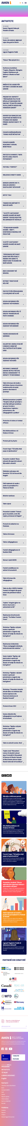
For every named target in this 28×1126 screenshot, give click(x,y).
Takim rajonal (7, 503)
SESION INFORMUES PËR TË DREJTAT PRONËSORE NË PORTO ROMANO (12, 313)
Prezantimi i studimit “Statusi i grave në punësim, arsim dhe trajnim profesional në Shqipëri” (12, 513)
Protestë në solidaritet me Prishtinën (11, 525)
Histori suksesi (5, 1099)
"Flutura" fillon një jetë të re (11, 60)
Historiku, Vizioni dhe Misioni (8, 1085)
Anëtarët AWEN (5, 1090)
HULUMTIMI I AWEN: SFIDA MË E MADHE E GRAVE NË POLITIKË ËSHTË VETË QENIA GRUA (13, 347)
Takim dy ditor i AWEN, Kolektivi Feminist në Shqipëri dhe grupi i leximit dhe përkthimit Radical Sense (13, 591)
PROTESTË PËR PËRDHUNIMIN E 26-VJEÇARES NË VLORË (13, 292)
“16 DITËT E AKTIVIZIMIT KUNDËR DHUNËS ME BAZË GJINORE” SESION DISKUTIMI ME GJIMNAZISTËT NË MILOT (12, 216)
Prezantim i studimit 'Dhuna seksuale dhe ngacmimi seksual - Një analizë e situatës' (12, 461)
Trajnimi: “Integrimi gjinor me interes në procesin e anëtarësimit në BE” (11, 604)
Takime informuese (8, 534)
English (3, 1078)
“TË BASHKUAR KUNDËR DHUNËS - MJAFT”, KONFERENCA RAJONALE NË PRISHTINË (12, 230)
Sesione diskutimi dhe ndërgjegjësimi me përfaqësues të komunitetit (12, 716)
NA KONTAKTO (5, 1057)
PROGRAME (5, 1066)
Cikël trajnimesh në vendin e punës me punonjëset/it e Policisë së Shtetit (11, 485)
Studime (3, 1110)
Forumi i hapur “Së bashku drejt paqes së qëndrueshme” (12, 450)
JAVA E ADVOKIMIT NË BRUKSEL (10, 272)
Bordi (2, 1088)
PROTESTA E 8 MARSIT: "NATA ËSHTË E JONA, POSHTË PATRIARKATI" (12, 156)
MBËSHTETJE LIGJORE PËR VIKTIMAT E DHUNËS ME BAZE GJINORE (12, 86)
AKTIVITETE (5, 1069)
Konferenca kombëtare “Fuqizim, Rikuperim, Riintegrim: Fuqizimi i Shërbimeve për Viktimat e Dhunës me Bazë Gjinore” (12, 72)
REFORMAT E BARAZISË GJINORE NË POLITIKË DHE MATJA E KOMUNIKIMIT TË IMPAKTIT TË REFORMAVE (11, 371)
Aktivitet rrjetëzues (9, 496)
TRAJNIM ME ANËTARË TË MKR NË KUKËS (11, 204)
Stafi (2, 1092)
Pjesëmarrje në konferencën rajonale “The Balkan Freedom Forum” (12, 617)
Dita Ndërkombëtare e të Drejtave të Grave (10, 432)
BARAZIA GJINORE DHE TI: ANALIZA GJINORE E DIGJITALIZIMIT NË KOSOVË (11, 185)
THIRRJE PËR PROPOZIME (16, 1057)
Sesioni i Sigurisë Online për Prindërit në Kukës (11, 29)
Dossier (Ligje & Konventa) (7, 1117)
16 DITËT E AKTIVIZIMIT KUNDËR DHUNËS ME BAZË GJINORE (11, 244)
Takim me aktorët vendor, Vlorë (12, 743)
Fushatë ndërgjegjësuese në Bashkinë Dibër (11, 551)
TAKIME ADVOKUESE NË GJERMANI (10, 335)
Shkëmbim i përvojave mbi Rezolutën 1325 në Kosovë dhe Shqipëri (12, 473)
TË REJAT (4, 1072)
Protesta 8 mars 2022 (9, 706)
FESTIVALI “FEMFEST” (10, 167)
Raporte (3, 1112)
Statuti (3, 1094)
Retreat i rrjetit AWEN (9, 560)
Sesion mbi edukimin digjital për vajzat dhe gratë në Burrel (12, 41)
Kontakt (3, 1103)
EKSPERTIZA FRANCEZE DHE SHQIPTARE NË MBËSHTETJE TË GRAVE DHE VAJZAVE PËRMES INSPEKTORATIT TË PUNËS (12, 119)
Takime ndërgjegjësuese (10, 542)
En (20, 3)
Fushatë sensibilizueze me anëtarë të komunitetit (10, 569)
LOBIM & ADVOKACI (8, 1075)
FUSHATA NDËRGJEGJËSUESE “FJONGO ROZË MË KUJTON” (12, 133)
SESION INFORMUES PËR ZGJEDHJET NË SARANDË (11, 325)
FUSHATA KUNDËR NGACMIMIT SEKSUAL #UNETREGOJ (10, 144)
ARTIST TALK (7, 195)
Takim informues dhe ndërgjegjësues (9, 579)
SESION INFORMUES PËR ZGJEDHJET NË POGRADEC (11, 302)
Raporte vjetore (5, 1097)
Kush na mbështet (6, 1101)
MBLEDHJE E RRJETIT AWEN (12, 175)
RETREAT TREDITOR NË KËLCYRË (10, 282)
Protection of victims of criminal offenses (12, 421)
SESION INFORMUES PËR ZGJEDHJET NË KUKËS (11, 359)
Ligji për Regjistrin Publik (10, 52)
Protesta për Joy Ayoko (10, 441)
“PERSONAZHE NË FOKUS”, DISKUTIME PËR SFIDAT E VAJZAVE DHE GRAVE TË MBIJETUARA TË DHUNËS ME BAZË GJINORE (12, 258)
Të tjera (3, 1115)
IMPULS (9, 1065)
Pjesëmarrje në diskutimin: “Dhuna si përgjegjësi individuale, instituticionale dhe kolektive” (13, 646)
